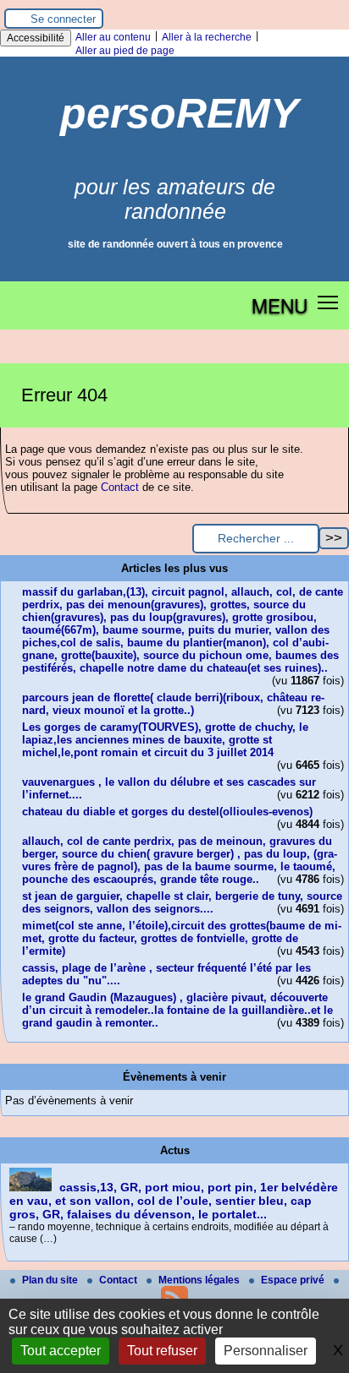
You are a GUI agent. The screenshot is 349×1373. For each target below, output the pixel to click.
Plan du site (51, 1280)
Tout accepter (60, 1350)
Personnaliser (265, 1350)
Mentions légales (200, 1280)
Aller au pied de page (124, 51)
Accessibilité (35, 38)
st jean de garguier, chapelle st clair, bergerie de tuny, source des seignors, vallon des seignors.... (182, 902)
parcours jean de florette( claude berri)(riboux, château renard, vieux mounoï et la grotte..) (173, 703)
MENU (279, 305)
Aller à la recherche (207, 37)
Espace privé (294, 1280)
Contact (120, 487)
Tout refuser (162, 1350)
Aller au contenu (113, 37)
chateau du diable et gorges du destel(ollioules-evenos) (167, 811)
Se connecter (63, 19)
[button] (328, 302)
